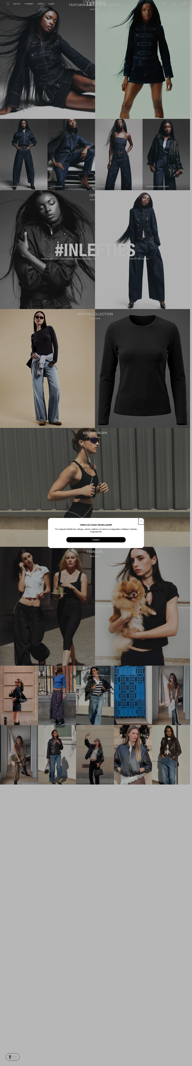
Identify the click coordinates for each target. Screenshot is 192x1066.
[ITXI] (141, 521)
